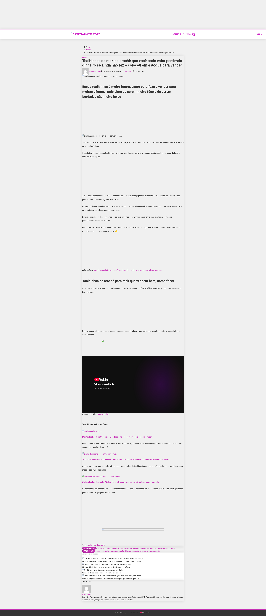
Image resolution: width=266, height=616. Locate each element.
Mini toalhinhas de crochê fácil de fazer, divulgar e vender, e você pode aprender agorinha (120, 482)
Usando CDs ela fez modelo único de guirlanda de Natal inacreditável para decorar (128, 270)
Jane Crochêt (103, 414)
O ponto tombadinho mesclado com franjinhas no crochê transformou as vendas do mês (127, 551)
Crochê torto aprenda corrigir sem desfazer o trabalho (102, 573)
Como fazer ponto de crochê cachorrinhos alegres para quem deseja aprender (110, 579)
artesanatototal (95, 71)
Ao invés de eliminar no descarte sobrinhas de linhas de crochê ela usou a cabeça (111, 561)
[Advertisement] (133, 14)
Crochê (88, 50)
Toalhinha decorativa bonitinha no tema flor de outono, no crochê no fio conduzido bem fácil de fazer (126, 459)
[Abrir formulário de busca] (193, 34)
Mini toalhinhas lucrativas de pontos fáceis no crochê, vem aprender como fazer (117, 437)
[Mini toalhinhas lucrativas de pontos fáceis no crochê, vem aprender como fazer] (92, 431)
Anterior (90, 548)
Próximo (88, 551)
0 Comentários (127, 71)
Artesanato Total (146, 613)
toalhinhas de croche (96, 545)
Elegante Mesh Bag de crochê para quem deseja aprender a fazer (106, 567)
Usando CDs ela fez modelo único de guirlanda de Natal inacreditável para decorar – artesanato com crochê (135, 548)
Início (89, 47)
